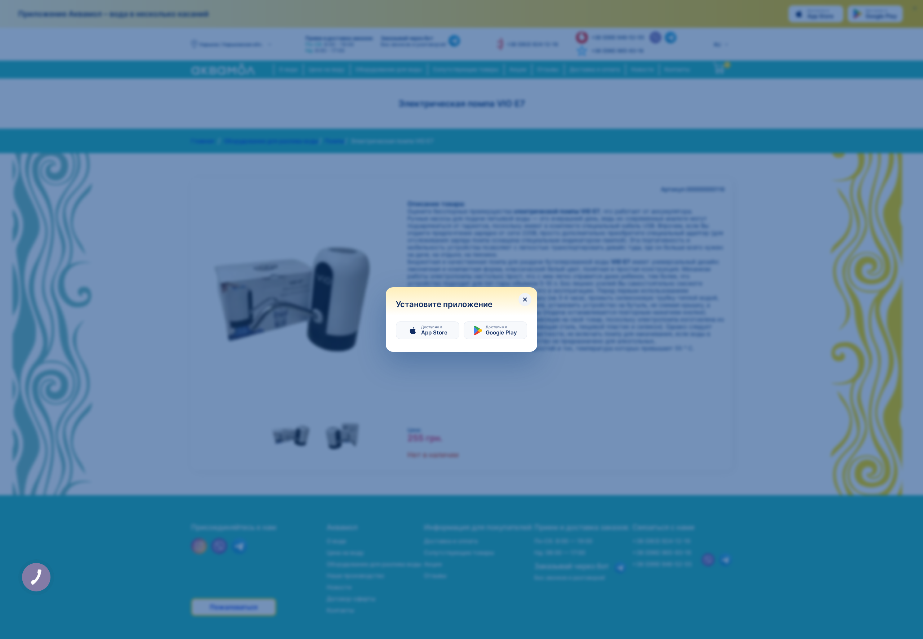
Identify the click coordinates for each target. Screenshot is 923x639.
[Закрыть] (524, 299)
